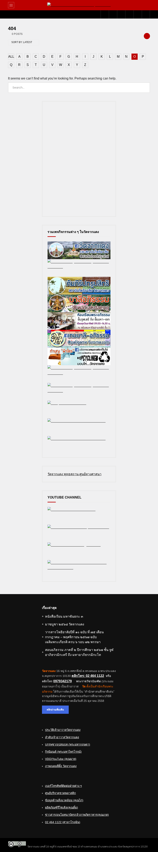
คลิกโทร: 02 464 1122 (88, 676)
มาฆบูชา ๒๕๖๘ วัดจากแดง (64, 624)
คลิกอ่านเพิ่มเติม (55, 709)
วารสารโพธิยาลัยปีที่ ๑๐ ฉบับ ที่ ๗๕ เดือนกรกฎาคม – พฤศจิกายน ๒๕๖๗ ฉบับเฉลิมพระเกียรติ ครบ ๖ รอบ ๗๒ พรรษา (74, 637)
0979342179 (62, 681)
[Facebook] (105, 14)
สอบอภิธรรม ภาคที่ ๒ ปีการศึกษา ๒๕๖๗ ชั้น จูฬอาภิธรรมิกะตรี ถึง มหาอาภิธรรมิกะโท (79, 652)
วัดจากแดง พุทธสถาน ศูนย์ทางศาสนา (74, 474)
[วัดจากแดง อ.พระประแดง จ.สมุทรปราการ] (79, 5)
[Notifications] (138, 14)
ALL (11, 56)
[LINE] (121, 14)
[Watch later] (129, 14)
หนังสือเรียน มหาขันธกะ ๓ (64, 616)
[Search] (145, 5)
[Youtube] (113, 14)
